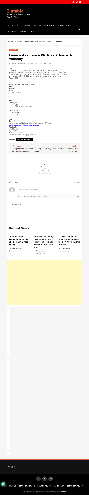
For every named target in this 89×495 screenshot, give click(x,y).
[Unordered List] (34, 196)
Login (78, 182)
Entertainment (65, 26)
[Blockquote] (37, 196)
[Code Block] (40, 196)
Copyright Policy (75, 486)
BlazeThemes (61, 491)
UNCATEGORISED (24, 139)
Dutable (15, 10)
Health (37, 26)
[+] (49, 196)
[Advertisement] (44, 282)
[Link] (43, 196)
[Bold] (18, 196)
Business (25, 26)
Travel (22, 32)
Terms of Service (27, 486)
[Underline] (24, 196)
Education (49, 26)
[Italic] (21, 196)
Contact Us (11, 486)
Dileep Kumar (16, 248)
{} (46, 196)
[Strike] (28, 196)
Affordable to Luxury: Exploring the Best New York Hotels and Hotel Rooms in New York (44, 242)
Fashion (12, 32)
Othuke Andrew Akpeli (18, 63)
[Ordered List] (31, 196)
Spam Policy (58, 486)
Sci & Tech (13, 26)
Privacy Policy (44, 486)
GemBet (11, 467)
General (13, 50)
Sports (33, 32)
